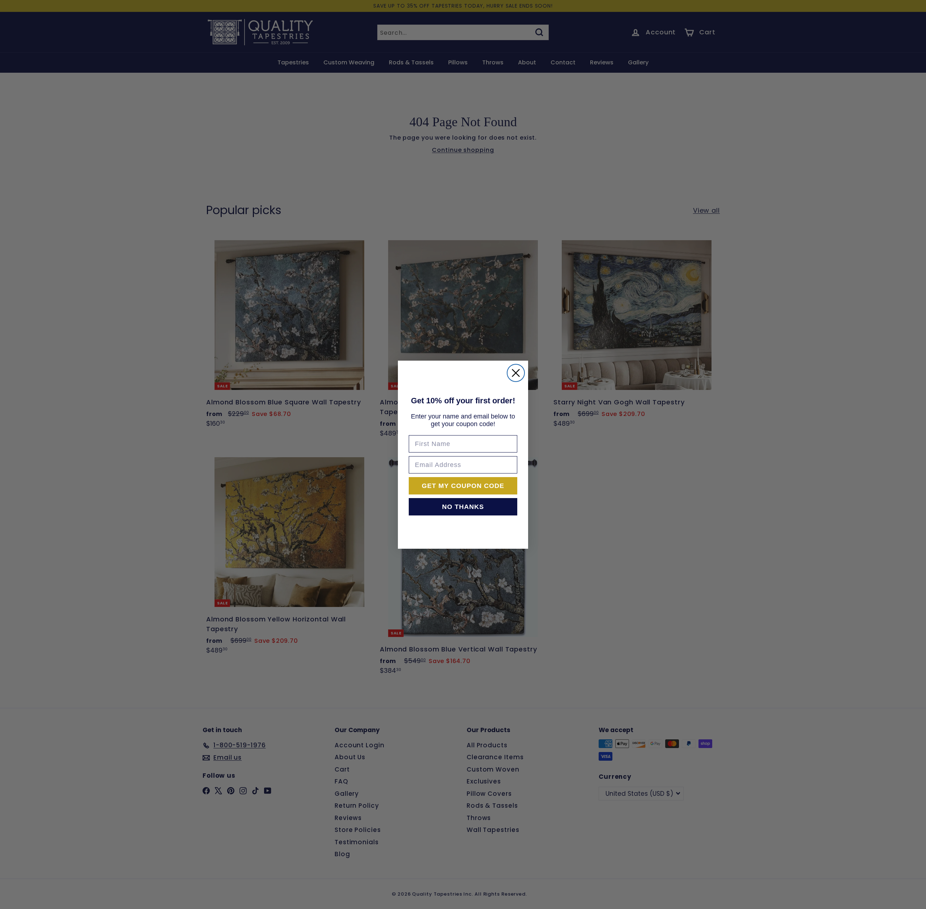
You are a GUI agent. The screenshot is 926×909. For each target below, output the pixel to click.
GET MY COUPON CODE (463, 485)
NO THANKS (463, 506)
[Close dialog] (515, 373)
